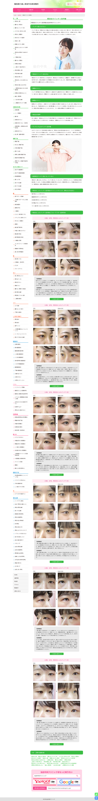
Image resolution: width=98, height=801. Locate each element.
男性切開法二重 (18, 70)
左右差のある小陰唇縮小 (21, 450)
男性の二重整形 (18, 34)
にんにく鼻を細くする (20, 214)
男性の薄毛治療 (18, 507)
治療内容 (16, 578)
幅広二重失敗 (18, 96)
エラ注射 (17, 305)
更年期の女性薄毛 (19, 553)
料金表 (15, 581)
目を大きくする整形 (19, 37)
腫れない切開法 (18, 60)
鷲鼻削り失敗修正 (19, 248)
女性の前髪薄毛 (18, 550)
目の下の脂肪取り (19, 169)
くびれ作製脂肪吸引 (19, 364)
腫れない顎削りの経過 (20, 289)
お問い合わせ (17, 591)
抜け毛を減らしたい (19, 537)
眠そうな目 (17, 151)
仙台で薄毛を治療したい (21, 504)
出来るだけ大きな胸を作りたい (21, 402)
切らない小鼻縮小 (19, 221)
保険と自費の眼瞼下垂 (20, 154)
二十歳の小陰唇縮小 (19, 447)
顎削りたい (17, 285)
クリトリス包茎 (18, 461)
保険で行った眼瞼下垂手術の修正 (21, 161)
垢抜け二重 (17, 41)
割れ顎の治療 (18, 292)
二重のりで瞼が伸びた (20, 67)
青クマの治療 (18, 183)
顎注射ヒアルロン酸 (19, 295)
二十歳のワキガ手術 (19, 486)
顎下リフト (17, 326)
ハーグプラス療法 (19, 501)
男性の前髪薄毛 (18, 517)
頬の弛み (17, 319)
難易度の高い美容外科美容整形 (26, 4)
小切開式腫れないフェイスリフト (21, 329)
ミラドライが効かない (20, 480)
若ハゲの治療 (18, 510)
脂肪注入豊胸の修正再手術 (21, 394)
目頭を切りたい (18, 119)
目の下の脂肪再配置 (19, 173)
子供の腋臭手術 (18, 483)
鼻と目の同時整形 (19, 252)
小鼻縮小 (17, 211)
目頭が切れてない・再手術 (21, 123)
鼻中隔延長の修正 (19, 237)
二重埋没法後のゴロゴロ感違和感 (21, 89)
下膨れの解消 (18, 312)
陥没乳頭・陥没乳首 (19, 430)
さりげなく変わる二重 (20, 31)
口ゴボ (16, 265)
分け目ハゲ (17, 566)
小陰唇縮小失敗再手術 (20, 458)
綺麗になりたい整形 (19, 44)
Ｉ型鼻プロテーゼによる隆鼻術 (21, 200)
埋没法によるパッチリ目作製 (21, 48)
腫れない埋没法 (18, 24)
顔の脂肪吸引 (18, 347)
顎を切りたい (18, 282)
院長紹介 (16, 588)
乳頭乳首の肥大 (18, 427)
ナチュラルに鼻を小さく (21, 217)
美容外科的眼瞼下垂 (19, 158)
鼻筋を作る (17, 208)
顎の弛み (17, 322)
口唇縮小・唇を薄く (19, 262)
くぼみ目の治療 (18, 99)
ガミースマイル (18, 268)
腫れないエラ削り (19, 309)
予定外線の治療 (18, 73)
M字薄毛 (17, 523)
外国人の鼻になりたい (20, 230)
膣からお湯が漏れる (19, 468)
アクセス (16, 584)
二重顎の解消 (18, 298)
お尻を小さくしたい (19, 380)
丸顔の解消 (17, 344)
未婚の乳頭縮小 (18, 423)
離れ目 (16, 116)
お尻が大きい (18, 377)
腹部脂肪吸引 (18, 367)
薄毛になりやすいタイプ (21, 530)
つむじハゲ (17, 543)
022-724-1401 (75, 4)
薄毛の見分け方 (18, 527)
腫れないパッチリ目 (19, 28)
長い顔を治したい (19, 276)
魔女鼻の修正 (18, 234)
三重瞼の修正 (18, 57)
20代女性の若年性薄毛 (20, 559)
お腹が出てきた (18, 373)
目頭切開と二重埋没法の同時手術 (21, 127)
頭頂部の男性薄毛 (19, 514)
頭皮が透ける (18, 563)
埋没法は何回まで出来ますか (21, 53)
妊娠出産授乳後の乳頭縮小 (21, 417)
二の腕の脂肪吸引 (19, 354)
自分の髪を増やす (19, 540)
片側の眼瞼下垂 (18, 148)
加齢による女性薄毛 (19, 556)
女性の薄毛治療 (18, 546)
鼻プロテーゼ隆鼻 (19, 196)
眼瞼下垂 (17, 141)
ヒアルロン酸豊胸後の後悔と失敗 (21, 397)
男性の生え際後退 (19, 520)
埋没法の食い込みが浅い (21, 85)
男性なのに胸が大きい (20, 410)
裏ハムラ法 (17, 179)
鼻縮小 (16, 224)
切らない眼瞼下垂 (19, 144)
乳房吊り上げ (18, 407)
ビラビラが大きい (19, 437)
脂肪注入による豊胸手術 (21, 390)
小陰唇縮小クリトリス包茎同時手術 (21, 454)
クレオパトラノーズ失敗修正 (21, 244)
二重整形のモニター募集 (21, 103)
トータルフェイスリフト (21, 334)
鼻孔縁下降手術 (18, 227)
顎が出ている (18, 279)
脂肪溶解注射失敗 (19, 351)
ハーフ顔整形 (18, 113)
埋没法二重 (17, 21)
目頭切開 (17, 110)
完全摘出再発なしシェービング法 (21, 476)
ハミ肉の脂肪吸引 (19, 357)
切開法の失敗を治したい (21, 93)
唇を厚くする (18, 259)
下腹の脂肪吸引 (18, 370)
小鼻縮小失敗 (18, 240)
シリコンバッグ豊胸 (19, 387)
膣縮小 (16, 465)
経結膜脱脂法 (18, 176)
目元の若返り (18, 189)
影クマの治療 (18, 186)
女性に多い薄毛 (18, 569)
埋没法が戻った (18, 77)
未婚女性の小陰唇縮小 (20, 440)
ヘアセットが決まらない (21, 533)
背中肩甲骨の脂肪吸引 (20, 360)
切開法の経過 (18, 63)
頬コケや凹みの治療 (19, 337)
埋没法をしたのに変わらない (21, 80)
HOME (15, 575)
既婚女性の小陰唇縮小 (20, 444)
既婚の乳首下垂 (18, 420)
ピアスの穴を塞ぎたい (20, 494)
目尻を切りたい (18, 131)
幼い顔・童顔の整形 (19, 134)
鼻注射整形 (17, 204)
